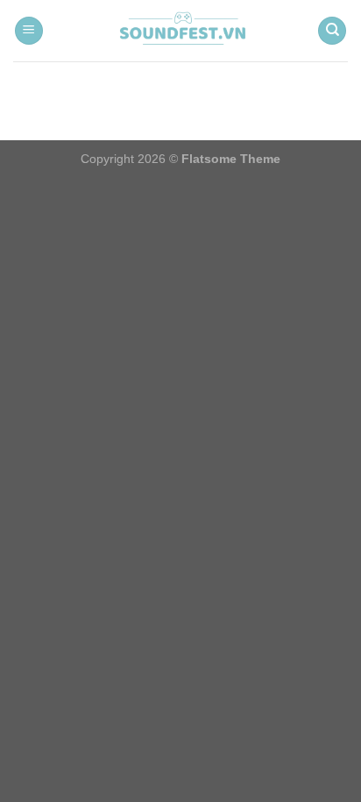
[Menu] (29, 31)
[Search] (332, 31)
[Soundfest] (180, 30)
